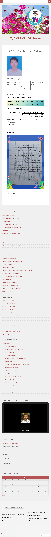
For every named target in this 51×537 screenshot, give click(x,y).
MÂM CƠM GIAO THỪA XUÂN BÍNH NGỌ (11, 218)
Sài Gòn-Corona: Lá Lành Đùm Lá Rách (10, 285)
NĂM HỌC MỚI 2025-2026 (7, 221)
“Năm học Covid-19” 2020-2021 (8, 267)
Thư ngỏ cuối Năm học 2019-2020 (9, 282)
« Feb (3, 495)
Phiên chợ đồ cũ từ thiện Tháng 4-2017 (10, 325)
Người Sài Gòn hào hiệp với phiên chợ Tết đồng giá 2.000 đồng (17, 364)
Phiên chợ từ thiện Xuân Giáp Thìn (9, 303)
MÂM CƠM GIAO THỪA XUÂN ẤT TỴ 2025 (11, 224)
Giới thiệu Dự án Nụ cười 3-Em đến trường (10, 273)
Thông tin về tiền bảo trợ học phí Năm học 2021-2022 (13, 261)
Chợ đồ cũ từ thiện (6, 334)
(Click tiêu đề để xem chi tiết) (8, 215)
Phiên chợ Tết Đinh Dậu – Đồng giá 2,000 (13, 376)
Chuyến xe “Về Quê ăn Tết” (10, 361)
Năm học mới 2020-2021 (7, 279)
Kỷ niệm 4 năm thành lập (10, 373)
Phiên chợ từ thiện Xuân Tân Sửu (9, 309)
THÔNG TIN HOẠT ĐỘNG (7, 343)
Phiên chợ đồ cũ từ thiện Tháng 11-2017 (10, 322)
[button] (22, 428)
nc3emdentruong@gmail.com (11, 523)
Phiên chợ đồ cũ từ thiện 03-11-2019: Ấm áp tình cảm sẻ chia (14, 316)
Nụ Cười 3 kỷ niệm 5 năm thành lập (12, 355)
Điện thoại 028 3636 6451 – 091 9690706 (10, 443)
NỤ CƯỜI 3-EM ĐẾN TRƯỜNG (8, 264)
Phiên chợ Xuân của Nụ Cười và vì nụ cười (10, 319)
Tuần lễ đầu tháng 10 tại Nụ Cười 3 (11, 367)
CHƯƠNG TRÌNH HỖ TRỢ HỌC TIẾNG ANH (11, 227)
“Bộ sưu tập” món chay (9, 352)
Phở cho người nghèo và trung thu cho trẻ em (14, 349)
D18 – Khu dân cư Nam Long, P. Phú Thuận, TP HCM (12, 442)
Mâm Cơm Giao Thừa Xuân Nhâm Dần (10, 252)
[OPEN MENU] (1, 1)
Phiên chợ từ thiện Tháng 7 (7, 312)
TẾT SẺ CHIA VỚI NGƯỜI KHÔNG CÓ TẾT (11, 246)
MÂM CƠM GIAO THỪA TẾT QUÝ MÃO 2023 (11, 249)
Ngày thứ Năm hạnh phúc (10, 389)
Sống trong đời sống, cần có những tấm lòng (11, 331)
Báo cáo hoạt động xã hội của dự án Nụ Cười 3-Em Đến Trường (14, 255)
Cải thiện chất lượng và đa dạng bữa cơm (13, 392)
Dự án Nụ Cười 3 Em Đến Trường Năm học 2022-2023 (13, 236)
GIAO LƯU (4, 395)
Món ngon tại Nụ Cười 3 (9, 379)
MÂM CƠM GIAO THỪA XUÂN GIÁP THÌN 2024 (12, 239)
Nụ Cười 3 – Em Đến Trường (25, 38)
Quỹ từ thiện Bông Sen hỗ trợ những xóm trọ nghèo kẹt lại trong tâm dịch (17, 270)
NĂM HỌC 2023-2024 (6, 243)
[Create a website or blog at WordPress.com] (1, 533)
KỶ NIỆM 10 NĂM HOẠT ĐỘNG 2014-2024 (11, 233)
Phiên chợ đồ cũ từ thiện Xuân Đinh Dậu (10, 328)
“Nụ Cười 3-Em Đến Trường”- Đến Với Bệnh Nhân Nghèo (13, 288)
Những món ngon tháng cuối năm (11, 385)
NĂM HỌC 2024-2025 (6, 230)
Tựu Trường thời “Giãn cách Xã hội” (9, 258)
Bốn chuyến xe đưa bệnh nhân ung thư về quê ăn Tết (15, 358)
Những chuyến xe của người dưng (11, 382)
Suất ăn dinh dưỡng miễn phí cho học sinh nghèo (12, 276)
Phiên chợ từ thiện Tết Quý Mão (8, 306)
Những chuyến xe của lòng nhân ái (12, 370)
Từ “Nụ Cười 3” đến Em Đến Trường (9, 291)
